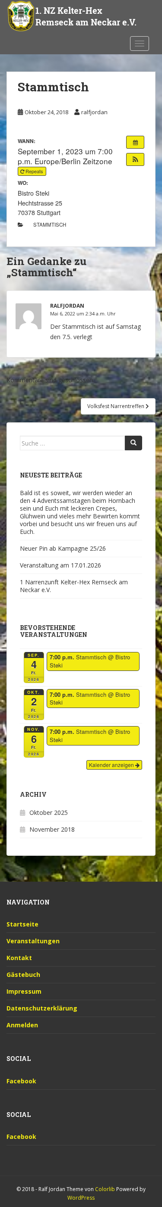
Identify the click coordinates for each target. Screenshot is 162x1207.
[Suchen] (133, 443)
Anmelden (22, 1025)
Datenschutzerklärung (41, 1008)
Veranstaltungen (33, 941)
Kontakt (19, 958)
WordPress (81, 1197)
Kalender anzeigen (112, 764)
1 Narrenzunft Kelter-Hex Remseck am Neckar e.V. (74, 586)
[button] (135, 159)
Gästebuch (23, 974)
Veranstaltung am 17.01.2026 (60, 565)
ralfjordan (94, 112)
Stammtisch (49, 224)
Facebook (21, 1081)
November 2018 (52, 829)
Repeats (34, 171)
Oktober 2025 (48, 812)
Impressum (23, 991)
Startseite (22, 924)
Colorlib (105, 1189)
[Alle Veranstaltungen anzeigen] (135, 142)
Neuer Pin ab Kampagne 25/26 (63, 548)
